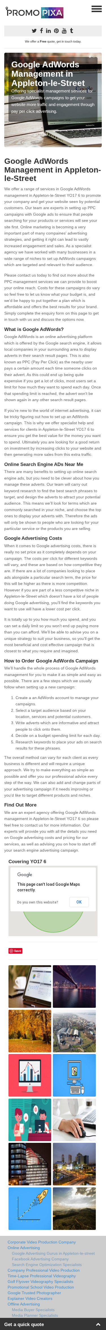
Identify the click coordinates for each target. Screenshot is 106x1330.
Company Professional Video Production (44, 1270)
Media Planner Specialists (35, 1315)
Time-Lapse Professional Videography (42, 1276)
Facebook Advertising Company (40, 1259)
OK (79, 902)
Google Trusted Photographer (34, 1293)
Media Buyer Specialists (33, 1309)
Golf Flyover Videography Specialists (40, 1281)
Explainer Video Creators (30, 1298)
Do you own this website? (37, 902)
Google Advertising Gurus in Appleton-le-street (53, 1253)
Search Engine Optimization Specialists (47, 1264)
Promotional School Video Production (41, 1287)
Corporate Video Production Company (42, 1242)
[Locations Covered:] (7, 8)
